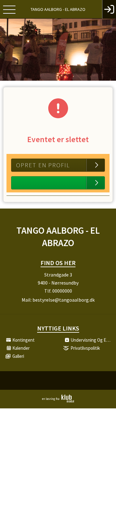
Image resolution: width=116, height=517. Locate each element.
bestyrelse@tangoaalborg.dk (63, 300)
